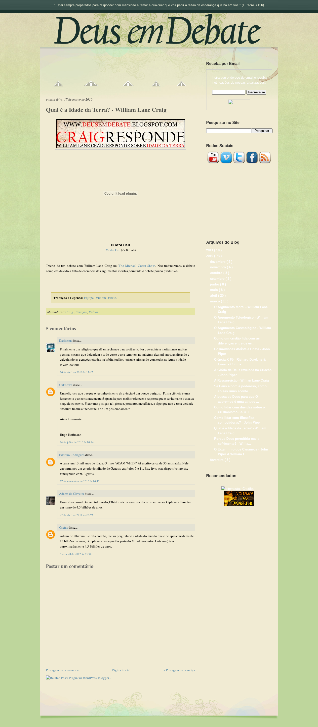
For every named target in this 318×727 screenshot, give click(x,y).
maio (214, 290)
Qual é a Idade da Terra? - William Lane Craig (106, 109)
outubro (216, 273)
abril (214, 295)
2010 (210, 256)
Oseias (64, 527)
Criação (81, 312)
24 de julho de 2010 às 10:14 (77, 442)
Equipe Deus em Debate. (100, 297)
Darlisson (66, 340)
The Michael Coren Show (137, 265)
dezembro (218, 262)
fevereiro (217, 460)
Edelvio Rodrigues (72, 454)
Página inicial (121, 670)
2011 (210, 250)
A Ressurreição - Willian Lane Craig (241, 380)
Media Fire (113, 250)
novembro (218, 267)
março (215, 301)
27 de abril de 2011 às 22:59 (76, 515)
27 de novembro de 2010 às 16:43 (80, 481)
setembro (218, 278)
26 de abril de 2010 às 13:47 (76, 372)
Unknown (66, 385)
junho (215, 284)
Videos (93, 312)
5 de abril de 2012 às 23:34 (75, 554)
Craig (69, 312)
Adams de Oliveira (72, 493)
